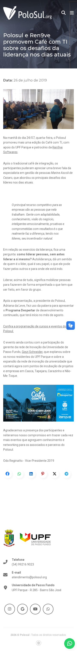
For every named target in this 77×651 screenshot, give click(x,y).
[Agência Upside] (38, 643)
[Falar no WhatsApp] (69, 643)
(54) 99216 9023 (23, 562)
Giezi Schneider (32, 352)
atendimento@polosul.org (29, 575)
